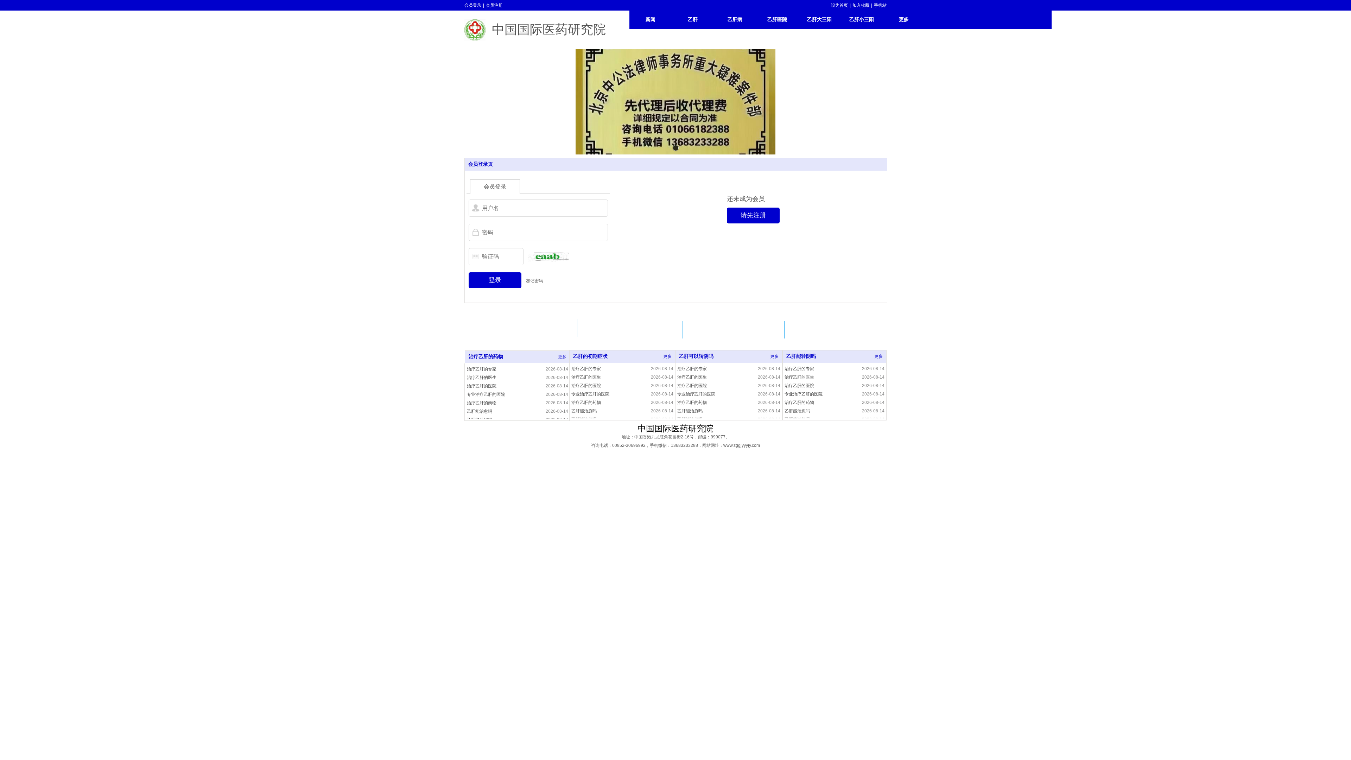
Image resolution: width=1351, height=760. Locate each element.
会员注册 (494, 5)
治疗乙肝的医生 (481, 377)
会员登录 (472, 5)
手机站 (880, 5)
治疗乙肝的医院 (481, 386)
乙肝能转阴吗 (801, 356)
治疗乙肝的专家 (481, 369)
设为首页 (839, 5)
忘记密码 (534, 280)
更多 (562, 357)
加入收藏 (860, 5)
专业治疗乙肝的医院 (486, 394)
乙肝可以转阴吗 (696, 356)
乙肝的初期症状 (590, 356)
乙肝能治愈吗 (479, 411)
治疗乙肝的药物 (486, 356)
